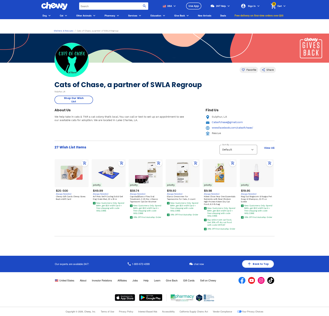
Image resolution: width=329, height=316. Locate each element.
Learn (157, 280)
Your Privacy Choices (252, 311)
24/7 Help (221, 6)
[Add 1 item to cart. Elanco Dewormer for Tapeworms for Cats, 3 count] (195, 163)
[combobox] (113, 6)
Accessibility (168, 311)
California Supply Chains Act (194, 311)
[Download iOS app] (125, 297)
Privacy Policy (126, 311)
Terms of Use (107, 311)
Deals (223, 15)
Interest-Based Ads (147, 311)
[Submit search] (144, 6)
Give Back (172, 280)
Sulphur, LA (219, 116)
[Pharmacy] (183, 297)
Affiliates (122, 280)
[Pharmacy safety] (199, 297)
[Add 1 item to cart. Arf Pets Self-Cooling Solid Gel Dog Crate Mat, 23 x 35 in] (121, 163)
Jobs (135, 280)
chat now (199, 264)
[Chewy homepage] (54, 6)
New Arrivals (204, 15)
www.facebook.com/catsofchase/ (232, 127)
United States (66, 280)
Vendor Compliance (222, 311)
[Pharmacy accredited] (209, 297)
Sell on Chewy (208, 280)
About (83, 280)
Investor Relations (102, 280)
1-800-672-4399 (141, 264)
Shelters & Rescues (63, 31)
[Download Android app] (150, 297)
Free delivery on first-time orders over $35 (259, 15)
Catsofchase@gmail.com (227, 122)
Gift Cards (189, 280)
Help (146, 280)
